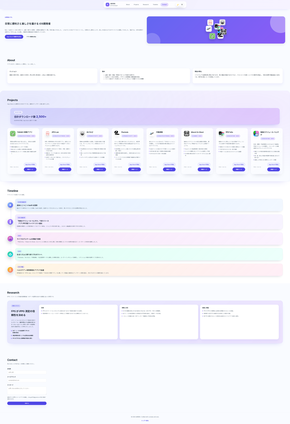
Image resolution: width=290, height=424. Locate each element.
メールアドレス (11, 377)
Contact (164, 4)
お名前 (9, 369)
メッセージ (10, 385)
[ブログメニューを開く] (182, 4)
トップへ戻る (145, 420)
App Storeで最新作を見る (14, 36)
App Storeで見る (30, 164)
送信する (27, 403)
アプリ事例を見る (31, 36)
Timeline (155, 4)
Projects (136, 4)
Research (146, 4)
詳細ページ (30, 169)
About (128, 4)
